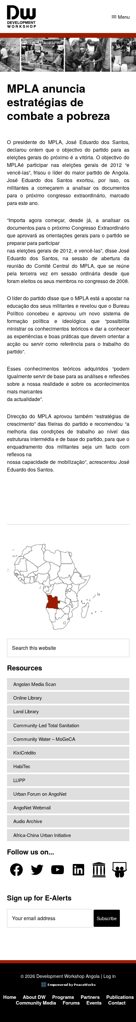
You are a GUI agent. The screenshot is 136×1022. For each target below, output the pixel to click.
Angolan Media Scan (34, 684)
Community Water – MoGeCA (44, 738)
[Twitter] (37, 869)
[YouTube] (57, 869)
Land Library (26, 711)
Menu (124, 16)
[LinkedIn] (78, 869)
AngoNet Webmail (32, 807)
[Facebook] (16, 869)
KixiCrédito (24, 752)
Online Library (27, 697)
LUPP (19, 780)
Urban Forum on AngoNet (39, 793)
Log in (109, 976)
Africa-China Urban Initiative (42, 835)
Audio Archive (27, 821)
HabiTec (21, 766)
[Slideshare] (119, 870)
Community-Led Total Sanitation (46, 725)
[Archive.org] (99, 869)
